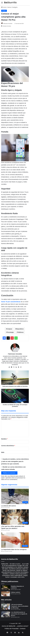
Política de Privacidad (11, 628)
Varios (9, 7)
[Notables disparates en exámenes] (5, 587)
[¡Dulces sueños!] (5, 593)
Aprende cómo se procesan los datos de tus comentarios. (13, 478)
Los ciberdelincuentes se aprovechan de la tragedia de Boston (19, 613)
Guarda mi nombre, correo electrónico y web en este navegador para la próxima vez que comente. (15, 461)
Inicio (4, 7)
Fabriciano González (7, 23)
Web (2, 452)
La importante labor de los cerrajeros (14, 549)
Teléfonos (21, 332)
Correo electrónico (8, 445)
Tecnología (10, 332)
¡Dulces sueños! (15, 592)
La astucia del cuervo (8, 506)
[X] (14, 367)
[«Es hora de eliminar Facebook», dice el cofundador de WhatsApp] (5, 607)
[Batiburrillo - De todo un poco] (10, 2)
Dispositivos (20, 329)
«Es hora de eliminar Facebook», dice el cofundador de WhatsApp (19, 606)
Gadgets (15, 7)
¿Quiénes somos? (22, 626)
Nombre (4, 439)
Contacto (22, 628)
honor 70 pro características (10, 301)
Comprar (9, 329)
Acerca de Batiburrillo (8, 626)
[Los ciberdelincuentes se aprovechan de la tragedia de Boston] (5, 614)
